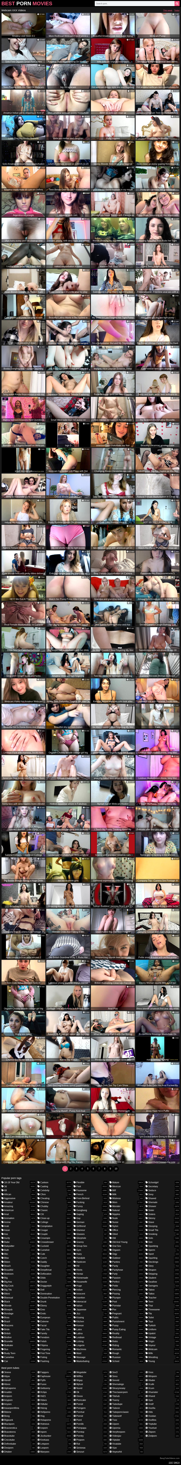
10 (116, 1168)
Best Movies (26, 3)
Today (177, 10)
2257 (171, 1462)
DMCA (177, 1462)
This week (167, 10)
